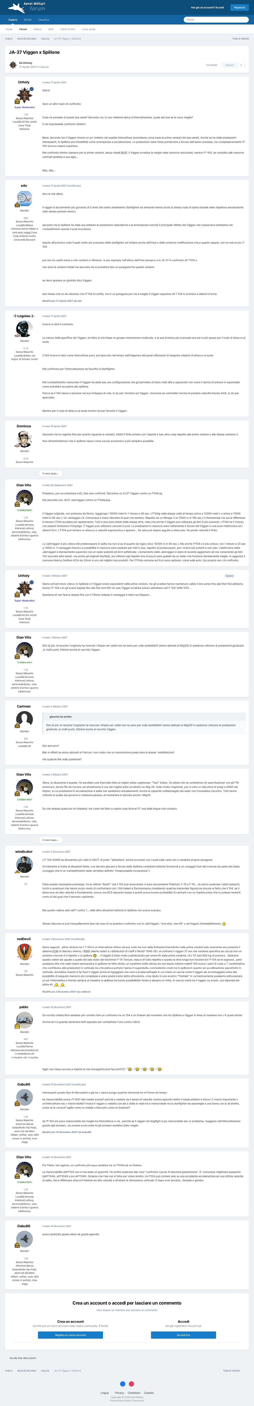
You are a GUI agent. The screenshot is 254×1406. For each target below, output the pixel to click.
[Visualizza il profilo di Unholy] (13, 65)
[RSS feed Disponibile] (245, 1370)
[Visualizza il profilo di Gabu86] (24, 1097)
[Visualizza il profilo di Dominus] (24, 439)
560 (25, 217)
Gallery (38, 29)
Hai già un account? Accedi (208, 7)
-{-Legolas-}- (24, 316)
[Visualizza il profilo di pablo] (24, 1020)
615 (25, 738)
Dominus (24, 426)
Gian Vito (23, 485)
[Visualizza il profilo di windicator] (24, 864)
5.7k (25, 348)
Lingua (105, 1392)
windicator (24, 852)
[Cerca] (245, 20)
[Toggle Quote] (47, 716)
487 (25, 1039)
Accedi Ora (183, 1334)
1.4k (25, 1116)
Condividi (211, 64)
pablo (23, 1007)
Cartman (24, 706)
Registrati (239, 7)
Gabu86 (23, 1084)
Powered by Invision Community (127, 1400)
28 (25, 971)
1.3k (25, 114)
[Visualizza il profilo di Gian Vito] (24, 498)
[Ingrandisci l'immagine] (224, 923)
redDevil (24, 939)
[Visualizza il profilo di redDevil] (24, 952)
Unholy (27, 62)
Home (9, 29)
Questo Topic (229, 19)
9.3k (25, 458)
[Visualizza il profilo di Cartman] (24, 719)
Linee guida (88, 29)
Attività (27, 19)
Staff (51, 29)
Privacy (119, 1392)
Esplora (13, 19)
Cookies (149, 1392)
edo (24, 186)
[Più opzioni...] (242, 82)
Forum (23, 29)
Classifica (43, 19)
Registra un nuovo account (70, 1334)
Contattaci (134, 1392)
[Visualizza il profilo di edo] (24, 198)
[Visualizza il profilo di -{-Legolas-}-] (24, 329)
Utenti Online (67, 29)
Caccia (44, 66)
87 (25, 883)
